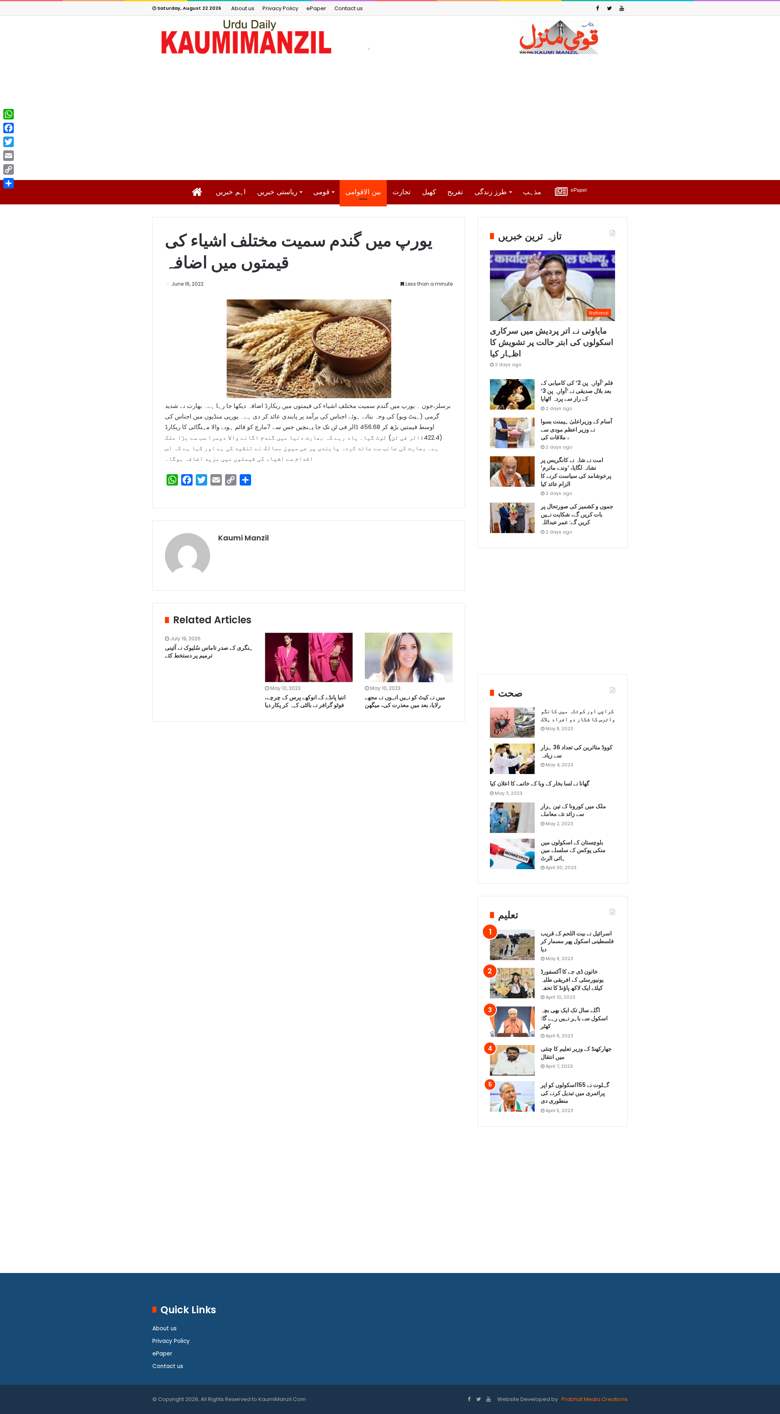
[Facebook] (597, 8)
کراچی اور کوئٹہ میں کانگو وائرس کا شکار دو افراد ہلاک (578, 715)
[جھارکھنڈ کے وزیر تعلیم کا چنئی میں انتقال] (512, 1060)
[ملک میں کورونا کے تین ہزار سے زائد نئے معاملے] (512, 817)
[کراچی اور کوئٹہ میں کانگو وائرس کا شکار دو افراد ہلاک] (512, 722)
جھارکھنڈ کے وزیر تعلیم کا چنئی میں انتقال (576, 1053)
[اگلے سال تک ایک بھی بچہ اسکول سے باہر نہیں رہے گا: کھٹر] (512, 1021)
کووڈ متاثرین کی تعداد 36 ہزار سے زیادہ (577, 751)
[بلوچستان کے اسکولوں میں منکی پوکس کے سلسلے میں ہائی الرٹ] (512, 854)
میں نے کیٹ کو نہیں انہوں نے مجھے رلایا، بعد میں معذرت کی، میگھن (405, 701)
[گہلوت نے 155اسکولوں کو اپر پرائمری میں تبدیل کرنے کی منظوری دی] (512, 1096)
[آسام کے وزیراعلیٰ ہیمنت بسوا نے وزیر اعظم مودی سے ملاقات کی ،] (512, 433)
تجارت (401, 192)
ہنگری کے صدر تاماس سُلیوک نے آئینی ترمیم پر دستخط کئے (209, 651)
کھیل (429, 192)
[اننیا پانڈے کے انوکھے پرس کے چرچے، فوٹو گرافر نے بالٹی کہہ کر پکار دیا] (309, 657)
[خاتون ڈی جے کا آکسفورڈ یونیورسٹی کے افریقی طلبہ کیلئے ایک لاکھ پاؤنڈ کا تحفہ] (512, 983)
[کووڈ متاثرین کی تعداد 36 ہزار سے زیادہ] (512, 759)
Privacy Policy (280, 8)
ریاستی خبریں (277, 192)
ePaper (316, 8)
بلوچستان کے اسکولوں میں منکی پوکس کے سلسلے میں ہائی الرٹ (573, 850)
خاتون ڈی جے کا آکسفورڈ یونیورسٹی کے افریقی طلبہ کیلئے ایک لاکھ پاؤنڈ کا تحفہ (572, 979)
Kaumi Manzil (243, 538)
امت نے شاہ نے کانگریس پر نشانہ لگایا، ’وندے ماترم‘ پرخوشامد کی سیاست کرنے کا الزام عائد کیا (576, 472)
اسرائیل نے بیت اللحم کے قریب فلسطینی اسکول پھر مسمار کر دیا (577, 941)
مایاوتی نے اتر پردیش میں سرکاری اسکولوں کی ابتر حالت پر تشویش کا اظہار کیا (551, 342)
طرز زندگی (490, 192)
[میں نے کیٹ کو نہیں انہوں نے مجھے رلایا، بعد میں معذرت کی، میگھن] (409, 657)
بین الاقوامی (363, 192)
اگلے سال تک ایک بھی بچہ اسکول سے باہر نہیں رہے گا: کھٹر (574, 1018)
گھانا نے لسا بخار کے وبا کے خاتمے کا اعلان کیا (539, 783)
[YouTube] (621, 8)
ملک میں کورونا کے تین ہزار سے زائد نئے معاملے (573, 810)
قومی (321, 192)
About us (242, 8)
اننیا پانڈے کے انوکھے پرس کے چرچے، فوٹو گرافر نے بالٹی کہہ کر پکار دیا (305, 701)
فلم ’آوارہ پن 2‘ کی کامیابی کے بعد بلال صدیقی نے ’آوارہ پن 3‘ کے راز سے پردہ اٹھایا (577, 391)
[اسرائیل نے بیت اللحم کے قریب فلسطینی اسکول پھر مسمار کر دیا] (512, 945)
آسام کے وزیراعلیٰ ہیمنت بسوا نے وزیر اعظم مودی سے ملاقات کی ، (576, 429)
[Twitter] (609, 8)
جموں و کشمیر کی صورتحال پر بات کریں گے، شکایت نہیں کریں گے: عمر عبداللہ (577, 514)
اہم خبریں (231, 192)
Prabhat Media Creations (594, 1399)
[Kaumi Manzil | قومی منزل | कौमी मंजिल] (390, 37)
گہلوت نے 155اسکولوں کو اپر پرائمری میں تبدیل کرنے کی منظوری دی (575, 1093)
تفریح (455, 192)
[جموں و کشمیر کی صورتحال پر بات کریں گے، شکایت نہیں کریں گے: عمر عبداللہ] (512, 518)
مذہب (532, 192)
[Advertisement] (390, 117)
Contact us (348, 8)
